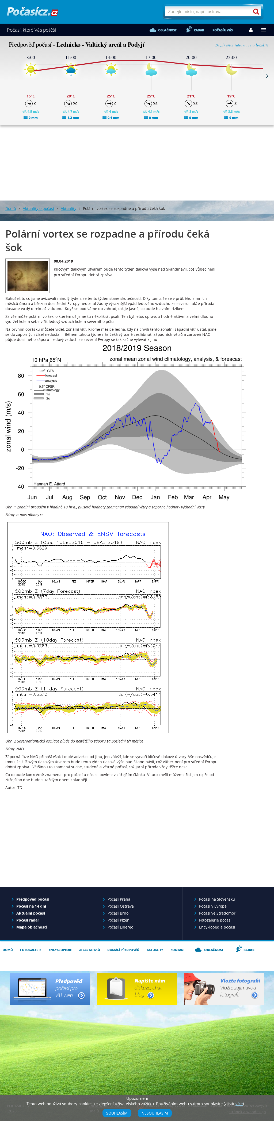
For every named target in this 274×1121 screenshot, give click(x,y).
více (239, 1103)
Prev (7, 75)
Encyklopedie (60, 950)
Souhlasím (117, 1113)
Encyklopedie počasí (217, 927)
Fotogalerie (30, 950)
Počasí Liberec (120, 927)
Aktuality (68, 208)
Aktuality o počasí (38, 208)
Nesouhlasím (155, 1113)
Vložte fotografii (224, 989)
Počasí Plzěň (119, 920)
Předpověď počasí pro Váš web (50, 989)
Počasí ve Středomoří (218, 913)
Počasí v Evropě (213, 906)
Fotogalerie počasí (215, 920)
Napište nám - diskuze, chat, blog (137, 989)
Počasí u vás (222, 30)
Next (267, 75)
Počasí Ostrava (121, 906)
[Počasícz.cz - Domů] (32, 13)
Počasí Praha (119, 899)
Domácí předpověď (123, 950)
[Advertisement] (137, 163)
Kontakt (177, 950)
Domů (10, 208)
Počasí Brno (118, 913)
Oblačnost (167, 30)
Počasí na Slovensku (217, 899)
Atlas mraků (89, 950)
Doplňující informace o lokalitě (242, 45)
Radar (199, 30)
